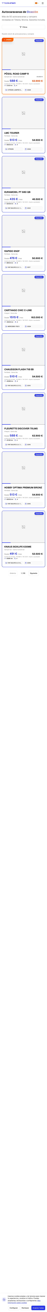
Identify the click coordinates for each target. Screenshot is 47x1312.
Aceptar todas (38, 1308)
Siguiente (33, 573)
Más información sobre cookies (24, 1302)
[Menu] (43, 3)
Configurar (14, 1308)
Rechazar (25, 1308)
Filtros (24, 27)
